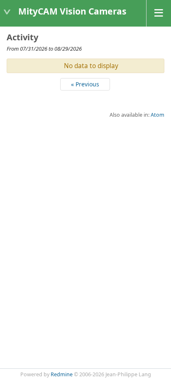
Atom (157, 114)
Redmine (62, 374)
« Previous (85, 84)
